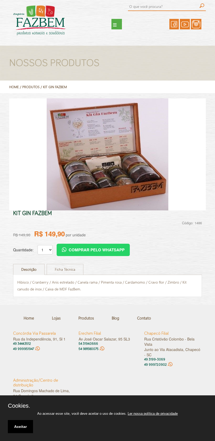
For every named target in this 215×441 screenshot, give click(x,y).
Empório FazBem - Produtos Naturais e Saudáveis (45, 24)
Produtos (86, 318)
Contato (144, 318)
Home (29, 318)
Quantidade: (23, 249)
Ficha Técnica (65, 269)
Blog (115, 318)
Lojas (56, 318)
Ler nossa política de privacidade (153, 414)
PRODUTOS (31, 86)
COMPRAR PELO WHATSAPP (97, 250)
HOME (14, 86)
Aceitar (20, 426)
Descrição (28, 269)
